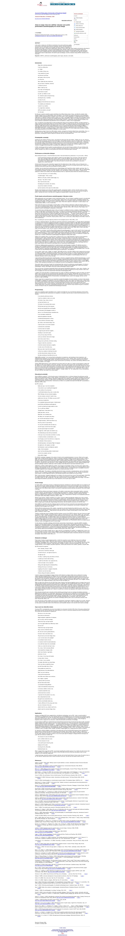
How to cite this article (80, 27)
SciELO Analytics (79, 17)
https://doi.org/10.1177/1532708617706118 (44, 858)
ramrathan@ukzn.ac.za (62, 934)
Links (46, 763)
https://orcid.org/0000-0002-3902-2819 (54, 35)
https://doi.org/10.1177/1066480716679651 (56, 868)
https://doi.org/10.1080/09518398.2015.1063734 (56, 795)
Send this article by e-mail (81, 33)
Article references (79, 25)
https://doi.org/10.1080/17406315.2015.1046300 (45, 900)
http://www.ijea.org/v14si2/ (59, 805)
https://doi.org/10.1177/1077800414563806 (44, 865)
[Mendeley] (75, 40)
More (77, 40)
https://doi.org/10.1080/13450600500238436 (44, 835)
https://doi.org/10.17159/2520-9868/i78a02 (42, 18)
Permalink (77, 44)
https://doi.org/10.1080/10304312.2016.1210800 (45, 829)
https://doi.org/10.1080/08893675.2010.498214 (44, 770)
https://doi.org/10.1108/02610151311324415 (65, 897)
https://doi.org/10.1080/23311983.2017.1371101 (45, 903)
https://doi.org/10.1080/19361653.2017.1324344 (45, 910)
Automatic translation (80, 31)
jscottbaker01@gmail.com (40, 35)
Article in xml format (80, 23)
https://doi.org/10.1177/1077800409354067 (44, 832)
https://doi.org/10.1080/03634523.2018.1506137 (45, 766)
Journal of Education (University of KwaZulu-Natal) (50, 13)
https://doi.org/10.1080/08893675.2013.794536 (44, 844)
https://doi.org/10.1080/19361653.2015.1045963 (71, 850)
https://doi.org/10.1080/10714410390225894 (46, 786)
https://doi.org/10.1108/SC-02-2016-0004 (56, 871)
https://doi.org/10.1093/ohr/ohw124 (58, 810)
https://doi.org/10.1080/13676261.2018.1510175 (51, 799)
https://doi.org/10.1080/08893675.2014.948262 (70, 821)
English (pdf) (78, 21)
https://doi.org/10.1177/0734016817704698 (66, 854)
